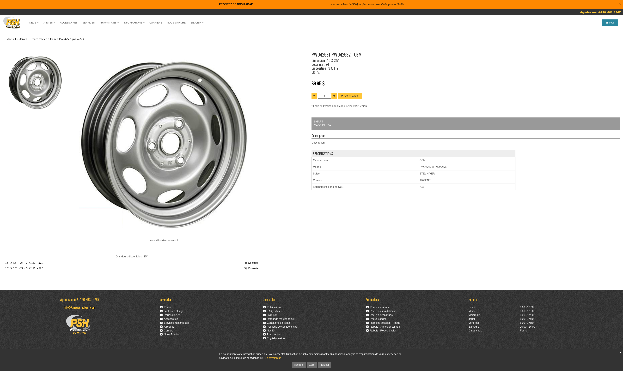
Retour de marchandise (280, 319)
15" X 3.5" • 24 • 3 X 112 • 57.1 (23, 262)
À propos (168, 326)
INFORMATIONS (133, 22)
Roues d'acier (39, 39)
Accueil (11, 39)
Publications (273, 307)
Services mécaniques (176, 322)
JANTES (48, 22)
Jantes (23, 39)
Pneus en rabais (379, 307)
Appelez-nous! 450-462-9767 (600, 12)
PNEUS (32, 22)
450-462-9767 (89, 299)
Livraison (271, 315)
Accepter (299, 364)
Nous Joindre (171, 334)
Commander (351, 95)
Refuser (324, 364)
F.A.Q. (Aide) (273, 311)
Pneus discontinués (381, 315)
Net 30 (270, 330)
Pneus (167, 307)
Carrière (168, 330)
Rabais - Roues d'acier (382, 330)
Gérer (312, 364)
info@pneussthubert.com (79, 307)
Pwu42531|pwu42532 (72, 39)
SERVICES (88, 22)
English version (275, 338)
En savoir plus (273, 358)
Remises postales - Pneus (384, 322)
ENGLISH (196, 22)
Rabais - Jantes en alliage (384, 326)
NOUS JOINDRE (176, 22)
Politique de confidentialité (281, 326)
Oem (53, 39)
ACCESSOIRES (69, 22)
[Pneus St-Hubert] (11, 22)
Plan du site (273, 334)
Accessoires (170, 319)
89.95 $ (318, 83)
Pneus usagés (377, 319)
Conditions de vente (278, 322)
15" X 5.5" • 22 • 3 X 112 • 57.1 (23, 268)
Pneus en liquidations (382, 311)
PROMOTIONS (108, 22)
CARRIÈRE (155, 22)
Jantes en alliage (173, 311)
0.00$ (611, 22)
